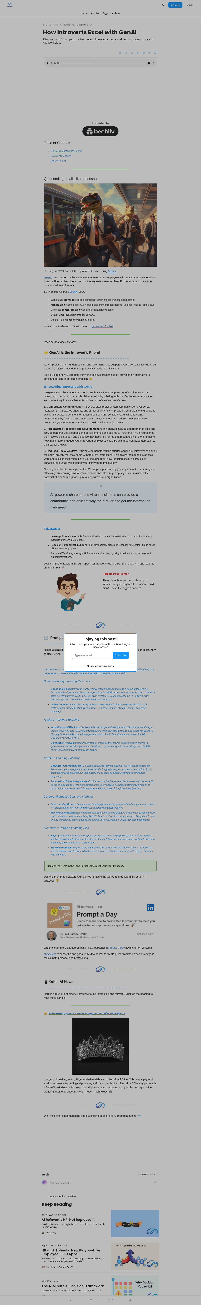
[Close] (134, 636)
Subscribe (120, 655)
